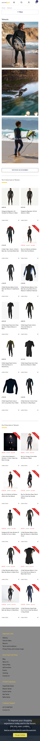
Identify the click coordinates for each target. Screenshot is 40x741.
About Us (6, 662)
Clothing (5, 673)
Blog (4, 659)
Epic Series (6, 694)
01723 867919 (7, 707)
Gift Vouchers (7, 667)
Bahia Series (6, 697)
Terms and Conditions (9, 646)
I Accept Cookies (20, 735)
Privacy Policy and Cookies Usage (13, 649)
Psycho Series (7, 692)
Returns (5, 643)
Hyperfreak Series (8, 686)
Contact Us (6, 676)
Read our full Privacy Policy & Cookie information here (20, 730)
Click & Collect (7, 641)
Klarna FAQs (6, 665)
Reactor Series (7, 689)
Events (5, 670)
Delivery (5, 638)
